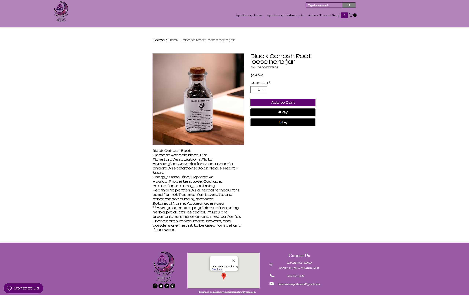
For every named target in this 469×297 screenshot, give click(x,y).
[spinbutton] (259, 89)
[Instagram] (172, 285)
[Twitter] (160, 285)
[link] (353, 15)
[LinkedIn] (166, 285)
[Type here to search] (349, 5)
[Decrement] (253, 89)
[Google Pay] (282, 122)
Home (158, 40)
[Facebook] (155, 285)
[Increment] (264, 89)
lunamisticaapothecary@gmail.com (299, 284)
